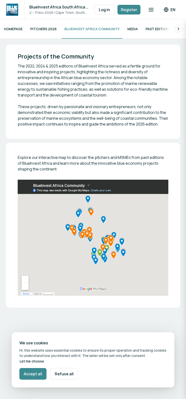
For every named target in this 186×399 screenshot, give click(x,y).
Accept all (33, 374)
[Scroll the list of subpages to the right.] (178, 29)
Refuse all (64, 374)
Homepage (13, 29)
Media (132, 29)
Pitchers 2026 (43, 29)
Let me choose (32, 361)
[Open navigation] (151, 10)
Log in (104, 9)
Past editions (158, 29)
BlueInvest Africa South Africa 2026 (59, 7)
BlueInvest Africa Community (92, 29)
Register (129, 9)
